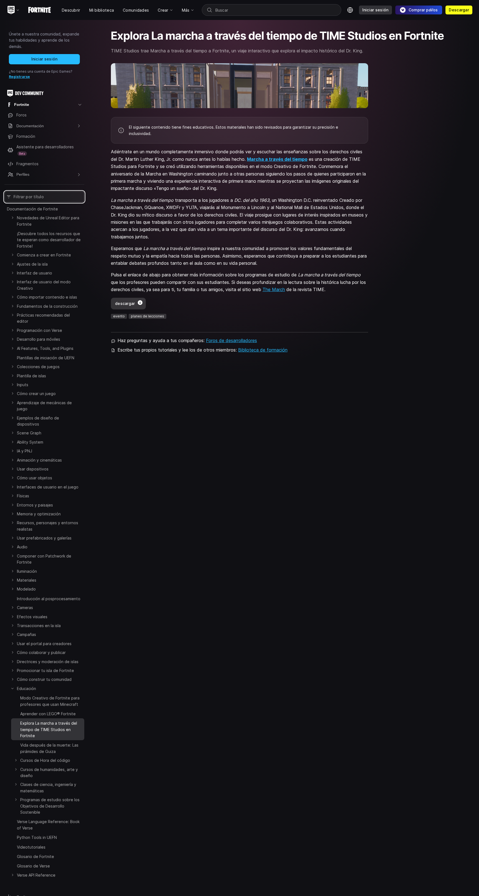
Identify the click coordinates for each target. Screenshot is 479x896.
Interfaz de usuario (34, 273)
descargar (125, 303)
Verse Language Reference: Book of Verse (48, 824)
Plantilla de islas (31, 375)
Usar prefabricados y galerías (44, 538)
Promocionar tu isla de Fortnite (45, 670)
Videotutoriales (31, 847)
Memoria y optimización (39, 513)
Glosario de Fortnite (35, 856)
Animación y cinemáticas (39, 460)
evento (119, 316)
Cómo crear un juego (36, 393)
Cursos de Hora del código (45, 760)
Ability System (30, 442)
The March (274, 289)
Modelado (26, 589)
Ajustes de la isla (32, 264)
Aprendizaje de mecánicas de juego (44, 405)
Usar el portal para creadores (44, 643)
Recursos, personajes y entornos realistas (47, 525)
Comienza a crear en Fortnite (44, 255)
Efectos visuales (32, 616)
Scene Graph (29, 433)
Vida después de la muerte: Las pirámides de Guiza (49, 748)
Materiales (26, 580)
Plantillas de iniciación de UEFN (45, 357)
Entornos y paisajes (35, 505)
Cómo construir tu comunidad (44, 679)
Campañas (26, 634)
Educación (26, 688)
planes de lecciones (147, 316)
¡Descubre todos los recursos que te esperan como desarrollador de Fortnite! (49, 239)
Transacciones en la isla (39, 625)
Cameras (25, 607)
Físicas (23, 495)
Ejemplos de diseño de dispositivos (38, 421)
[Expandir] (12, 217)
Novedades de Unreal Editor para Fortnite (48, 220)
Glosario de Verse (33, 866)
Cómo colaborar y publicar (41, 652)
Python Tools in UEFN (37, 837)
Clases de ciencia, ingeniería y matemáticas (48, 787)
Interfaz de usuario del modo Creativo (44, 284)
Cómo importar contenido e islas (47, 297)
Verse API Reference (36, 875)
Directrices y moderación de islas (47, 661)
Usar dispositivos (33, 469)
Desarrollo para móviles (38, 339)
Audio (22, 546)
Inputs (22, 384)
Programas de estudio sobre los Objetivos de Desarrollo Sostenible (50, 805)
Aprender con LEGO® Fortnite (48, 713)
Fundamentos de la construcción (47, 306)
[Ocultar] (12, 688)
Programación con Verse (39, 330)
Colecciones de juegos (38, 366)
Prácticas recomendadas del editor (43, 318)
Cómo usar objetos (34, 477)
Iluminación (27, 571)
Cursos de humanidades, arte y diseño (49, 772)
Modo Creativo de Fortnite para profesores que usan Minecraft (50, 701)
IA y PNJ (24, 451)
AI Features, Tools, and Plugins (45, 348)
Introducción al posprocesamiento (48, 598)
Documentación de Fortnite (32, 209)
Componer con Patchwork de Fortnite (44, 559)
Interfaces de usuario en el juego (47, 487)
